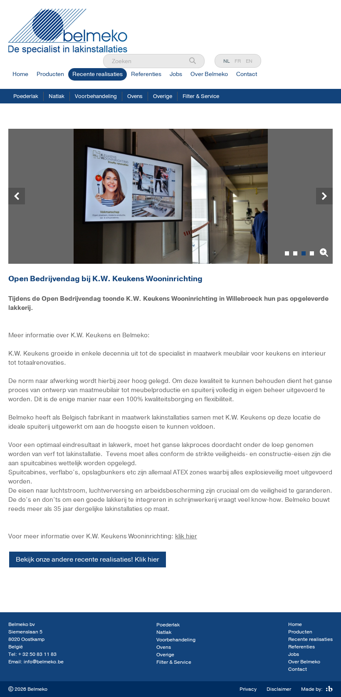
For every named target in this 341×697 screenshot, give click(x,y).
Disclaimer (279, 689)
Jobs (176, 74)
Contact (246, 74)
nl (226, 61)
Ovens (135, 96)
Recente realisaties (97, 74)
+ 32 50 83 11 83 (37, 654)
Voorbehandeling (96, 96)
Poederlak (25, 96)
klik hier (186, 536)
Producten (50, 74)
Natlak (56, 96)
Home (20, 74)
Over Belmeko (209, 74)
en (249, 61)
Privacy (248, 689)
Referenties (146, 74)
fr (238, 61)
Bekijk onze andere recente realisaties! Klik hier (87, 559)
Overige (162, 96)
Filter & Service (201, 96)
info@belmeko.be (44, 661)
